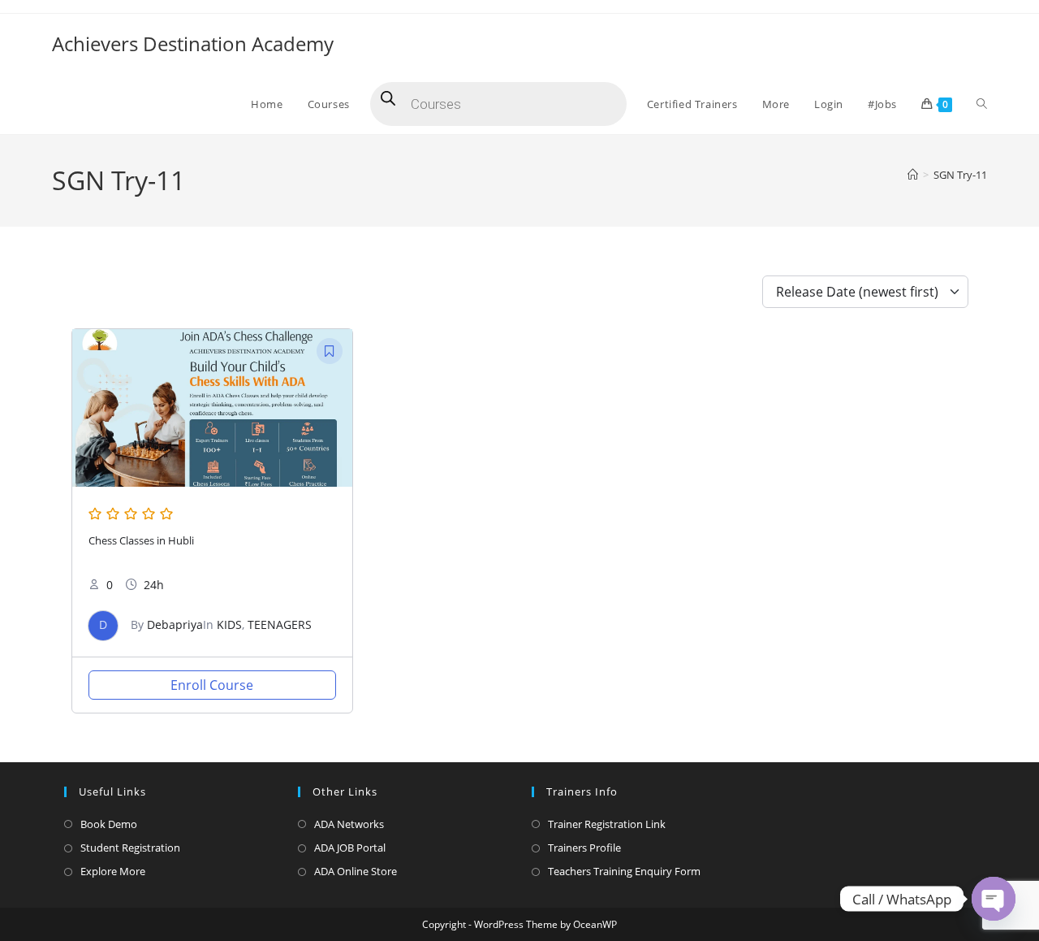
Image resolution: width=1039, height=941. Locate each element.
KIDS (229, 624)
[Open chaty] (993, 899)
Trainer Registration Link (607, 824)
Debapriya (175, 624)
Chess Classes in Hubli (141, 541)
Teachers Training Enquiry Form (624, 871)
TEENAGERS (280, 624)
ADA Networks (349, 824)
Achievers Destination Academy (193, 43)
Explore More (112, 871)
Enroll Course (211, 685)
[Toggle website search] (981, 104)
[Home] (913, 174)
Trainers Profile (584, 847)
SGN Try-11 (960, 174)
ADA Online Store (355, 871)
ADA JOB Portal (350, 847)
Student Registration (130, 847)
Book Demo (108, 824)
